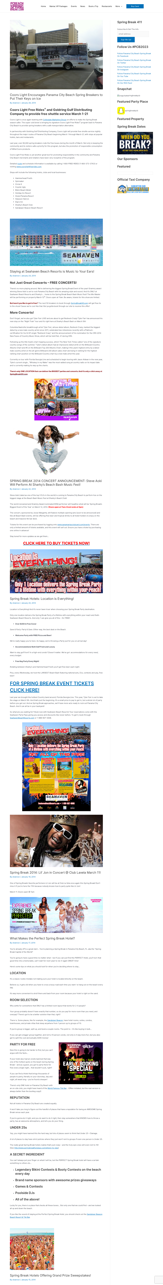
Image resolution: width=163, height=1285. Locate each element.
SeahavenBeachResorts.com (22, 718)
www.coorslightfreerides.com (28, 166)
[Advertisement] (135, 283)
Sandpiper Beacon (55, 1020)
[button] (135, 6)
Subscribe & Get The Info (128, 29)
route (19, 163)
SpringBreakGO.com (79, 303)
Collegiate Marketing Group (54, 120)
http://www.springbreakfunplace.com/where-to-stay (36, 1148)
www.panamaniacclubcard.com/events (73, 524)
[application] (121, 6)
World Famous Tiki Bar (57, 1088)
